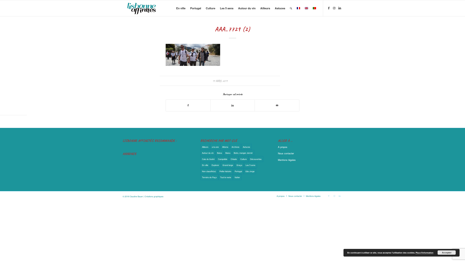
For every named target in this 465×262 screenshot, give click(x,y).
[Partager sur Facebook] (188, 105)
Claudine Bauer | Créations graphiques (146, 196)
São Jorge (249, 171)
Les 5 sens (250, 165)
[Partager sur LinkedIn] (233, 105)
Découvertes (256, 159)
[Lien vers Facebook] (328, 8)
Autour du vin (208, 152)
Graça (239, 165)
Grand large (228, 165)
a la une (215, 146)
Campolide (222, 159)
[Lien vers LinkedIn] (339, 8)
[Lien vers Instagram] (334, 8)
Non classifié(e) (209, 171)
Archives (235, 146)
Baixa (219, 152)
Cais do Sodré (208, 159)
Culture (243, 159)
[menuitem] (181, 8)
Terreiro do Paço (209, 177)
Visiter (237, 177)
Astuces (246, 146)
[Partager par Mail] (277, 105)
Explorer (215, 165)
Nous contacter (286, 153)
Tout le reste (225, 177)
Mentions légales (287, 160)
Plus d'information (424, 252)
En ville (205, 165)
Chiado (234, 159)
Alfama (225, 146)
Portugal (238, 171)
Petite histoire (225, 171)
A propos (282, 147)
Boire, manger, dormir (243, 152)
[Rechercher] (291, 8)
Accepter (447, 252)
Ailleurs (205, 146)
